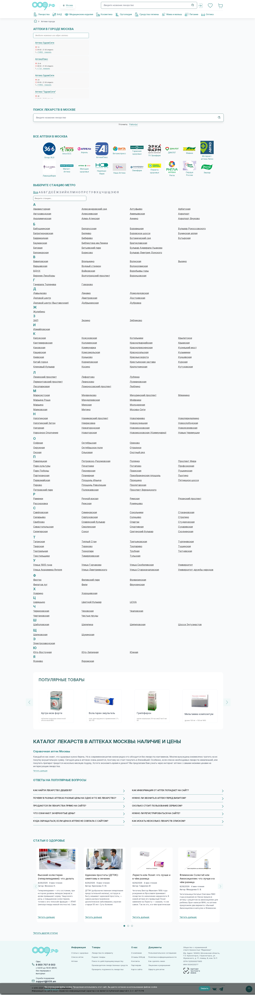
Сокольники (136, 512)
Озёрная (38, 443)
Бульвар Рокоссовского (192, 228)
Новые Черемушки (189, 432)
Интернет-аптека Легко (207, 157)
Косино (86, 366)
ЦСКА (133, 602)
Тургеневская (186, 541)
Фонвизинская (138, 580)
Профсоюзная (186, 466)
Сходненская (185, 531)
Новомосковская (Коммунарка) (148, 432)
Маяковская (40, 409)
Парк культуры (41, 466)
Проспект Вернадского (143, 490)
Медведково (89, 395)
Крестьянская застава (143, 362)
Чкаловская (136, 611)
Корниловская (90, 362)
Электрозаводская (44, 643)
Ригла (172, 175)
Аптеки (74, 961)
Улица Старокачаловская (144, 569)
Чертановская (41, 615)
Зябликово (136, 320)
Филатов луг (40, 584)
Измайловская (41, 329)
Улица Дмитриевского (94, 569)
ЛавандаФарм (49, 176)
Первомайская (41, 480)
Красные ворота (139, 357)
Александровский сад (94, 209)
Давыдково (40, 293)
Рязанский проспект (189, 498)
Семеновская (89, 512)
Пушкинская (185, 470)
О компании (136, 953)
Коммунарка (89, 347)
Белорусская (89, 228)
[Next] (227, 702)
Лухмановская (138, 381)
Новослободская (188, 423)
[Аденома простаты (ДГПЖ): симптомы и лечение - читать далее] (104, 859)
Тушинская (184, 546)
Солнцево (135, 517)
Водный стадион (91, 266)
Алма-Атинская (91, 218)
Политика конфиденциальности (162, 957)
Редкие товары (98, 957)
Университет (185, 565)
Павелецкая (40, 461)
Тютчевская (185, 551)
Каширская (39, 352)
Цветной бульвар (91, 602)
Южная (134, 652)
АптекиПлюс (102, 157)
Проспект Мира (187, 461)
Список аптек (77, 957)
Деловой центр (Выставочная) (51, 303)
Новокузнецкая (139, 423)
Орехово (135, 443)
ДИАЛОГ (172, 153)
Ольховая (87, 452)
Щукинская (88, 634)
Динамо (86, 293)
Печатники (88, 466)
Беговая (37, 248)
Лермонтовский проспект (48, 381)
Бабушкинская (41, 228)
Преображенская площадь (145, 475)
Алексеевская (90, 213)
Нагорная (38, 428)
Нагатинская (40, 418)
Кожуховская (89, 338)
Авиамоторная (41, 209)
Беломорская (41, 252)
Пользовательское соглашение (162, 953)
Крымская (184, 343)
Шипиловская (137, 624)
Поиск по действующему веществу (107, 961)
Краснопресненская (141, 347)
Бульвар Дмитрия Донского (146, 252)
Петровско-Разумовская (96, 461)
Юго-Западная (90, 652)
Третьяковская (138, 541)
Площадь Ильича (91, 480)
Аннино (134, 218)
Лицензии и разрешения (159, 965)
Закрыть (204, 988)
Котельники (136, 338)
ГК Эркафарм (154, 155)
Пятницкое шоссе (188, 480)
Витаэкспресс (119, 153)
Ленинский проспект (45, 377)
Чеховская (88, 611)
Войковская (88, 271)
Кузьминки (184, 352)
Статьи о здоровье (79, 953)
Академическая (42, 218)
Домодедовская (139, 293)
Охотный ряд (137, 452)
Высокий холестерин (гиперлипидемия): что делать (56, 877)
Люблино (135, 386)
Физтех (37, 580)
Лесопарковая (41, 386)
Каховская (39, 347)
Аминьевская (137, 213)
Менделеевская (91, 400)
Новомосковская (140, 428)
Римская (135, 498)
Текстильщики (41, 556)
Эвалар (207, 173)
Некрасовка (88, 423)
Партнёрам (136, 965)
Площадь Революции (94, 485)
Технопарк (88, 551)
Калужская (39, 338)
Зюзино (86, 320)
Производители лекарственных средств (110, 965)
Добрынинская (90, 303)
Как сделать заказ (156, 961)
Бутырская (184, 238)
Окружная (39, 447)
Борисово (87, 252)
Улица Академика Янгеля (47, 569)
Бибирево (87, 238)
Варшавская (40, 266)
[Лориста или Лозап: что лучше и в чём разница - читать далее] (152, 859)
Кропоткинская (138, 366)
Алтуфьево (136, 209)
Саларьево (39, 517)
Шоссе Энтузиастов (190, 624)
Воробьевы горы (139, 271)
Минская (87, 404)
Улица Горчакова (91, 565)
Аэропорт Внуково (189, 218)
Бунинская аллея (187, 233)
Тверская (38, 546)
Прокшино (136, 480)
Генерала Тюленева (44, 284)
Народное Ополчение (45, 432)
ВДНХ (36, 271)
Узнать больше (52, 990)
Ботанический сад (140, 238)
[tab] (124, 926)
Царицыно (39, 602)
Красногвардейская (141, 343)
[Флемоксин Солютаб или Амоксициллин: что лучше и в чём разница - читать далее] (199, 859)
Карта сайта (136, 969)
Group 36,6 (49, 157)
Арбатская (184, 209)
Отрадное (135, 447)
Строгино (183, 517)
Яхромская (88, 661)
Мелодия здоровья (84, 170)
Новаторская (89, 432)
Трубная (134, 551)
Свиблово (39, 522)
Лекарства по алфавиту (102, 953)
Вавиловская (40, 261)
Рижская (87, 503)
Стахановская (186, 512)
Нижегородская (91, 428)
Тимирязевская (90, 556)
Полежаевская (90, 490)
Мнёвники (135, 400)
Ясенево (38, 661)
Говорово (87, 284)
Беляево (86, 233)
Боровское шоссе (140, 233)
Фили (84, 584)
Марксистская (41, 395)
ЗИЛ (35, 320)
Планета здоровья (154, 171)
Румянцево (136, 503)
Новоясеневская (187, 428)
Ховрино (38, 593)
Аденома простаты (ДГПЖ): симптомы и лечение (101, 877)
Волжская (135, 261)
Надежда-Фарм (102, 172)
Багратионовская (43, 233)
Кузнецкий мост (187, 347)
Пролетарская (138, 485)
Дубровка (135, 303)
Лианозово (88, 381)
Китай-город (40, 362)
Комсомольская (91, 352)
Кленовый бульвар (44, 366)
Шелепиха (87, 624)
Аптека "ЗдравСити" (45, 92)
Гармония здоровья (136, 152)
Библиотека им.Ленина (95, 243)
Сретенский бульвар (141, 531)
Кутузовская (185, 366)
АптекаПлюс (41, 59)
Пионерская (88, 470)
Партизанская (41, 475)
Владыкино (88, 261)
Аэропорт (183, 213)
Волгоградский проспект (96, 275)
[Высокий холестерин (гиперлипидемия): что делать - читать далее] (57, 859)
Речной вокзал (90, 498)
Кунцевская (185, 357)
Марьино (38, 404)
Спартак (134, 522)
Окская (37, 452)
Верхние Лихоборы (44, 275)
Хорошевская (89, 593)
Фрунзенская (137, 584)
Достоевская (137, 298)
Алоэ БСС (66, 154)
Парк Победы (41, 470)
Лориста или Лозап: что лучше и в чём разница (151, 877)
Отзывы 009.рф (138, 957)
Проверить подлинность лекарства (107, 969)
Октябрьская (89, 443)
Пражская (135, 470)
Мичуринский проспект (143, 395)
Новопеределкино (188, 418)
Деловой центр (42, 298)
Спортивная (137, 526)
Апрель (84, 152)
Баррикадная (40, 238)
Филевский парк (91, 580)
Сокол (85, 531)
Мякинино (184, 395)
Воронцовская (138, 275)
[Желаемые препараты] (210, 5)
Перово (37, 485)
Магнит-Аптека (67, 170)
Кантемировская (42, 343)
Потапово (135, 466)
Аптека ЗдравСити (44, 43)
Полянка (135, 461)
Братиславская (138, 243)
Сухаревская (185, 526)
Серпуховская (90, 517)
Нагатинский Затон (44, 423)
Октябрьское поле (92, 447)
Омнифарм (137, 170)
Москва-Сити (137, 409)
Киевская (38, 357)
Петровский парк (43, 490)
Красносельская (139, 352)
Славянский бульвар (93, 522)
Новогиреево (137, 418)
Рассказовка (40, 503)
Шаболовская (41, 624)
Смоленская (89, 526)
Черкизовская (41, 611)
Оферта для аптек (156, 969)
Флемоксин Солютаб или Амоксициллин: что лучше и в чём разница (197, 879)
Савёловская (40, 512)
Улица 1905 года (42, 565)
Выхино (182, 261)
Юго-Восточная (42, 652)
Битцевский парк (91, 248)
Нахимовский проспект (95, 418)
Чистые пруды (90, 615)
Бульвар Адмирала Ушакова (146, 248)
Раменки (38, 498)
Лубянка (134, 377)
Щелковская (40, 634)
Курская (183, 362)
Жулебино (39, 311)
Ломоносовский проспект (96, 386)
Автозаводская (42, 213)
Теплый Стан (89, 541)
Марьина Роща (41, 400)
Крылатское (185, 338)
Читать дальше (46, 917)
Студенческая (186, 522)
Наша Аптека (119, 173)
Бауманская (40, 243)
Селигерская (40, 531)
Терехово (87, 546)
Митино (86, 409)
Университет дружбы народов (195, 569)
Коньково (87, 357)
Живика (189, 153)
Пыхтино (183, 475)
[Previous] (29, 702)
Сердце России (189, 173)
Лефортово (88, 377)
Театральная (40, 551)
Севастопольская (43, 526)
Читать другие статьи (45, 933)
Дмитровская (89, 298)
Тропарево (136, 546)
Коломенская (89, 343)
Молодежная (137, 404)
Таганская (39, 541)
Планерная (88, 475)
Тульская (135, 556)
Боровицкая (137, 228)
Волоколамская (139, 266)
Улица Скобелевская (142, 565)
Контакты (135, 961)
